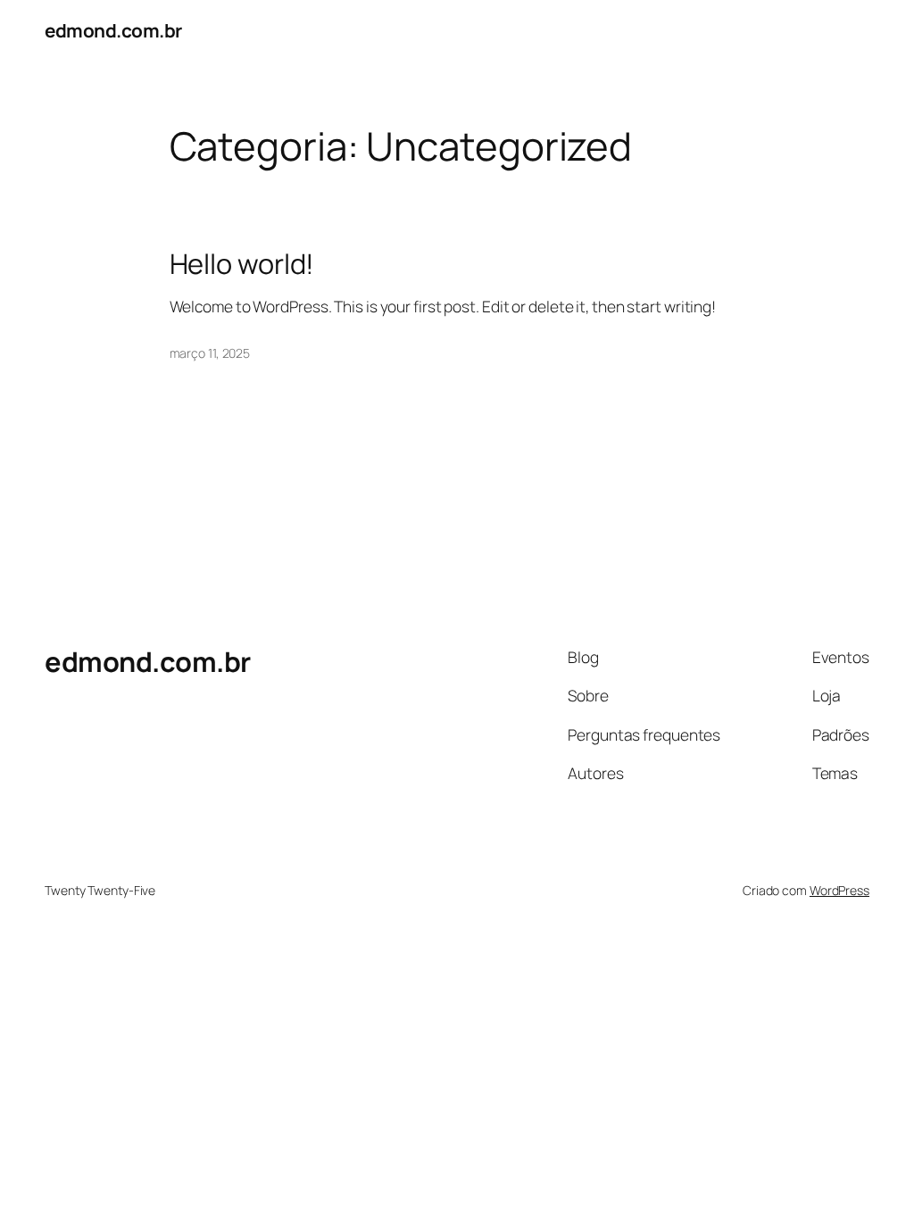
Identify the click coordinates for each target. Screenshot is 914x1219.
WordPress (839, 890)
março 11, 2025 (210, 352)
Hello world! (242, 263)
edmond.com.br (113, 30)
